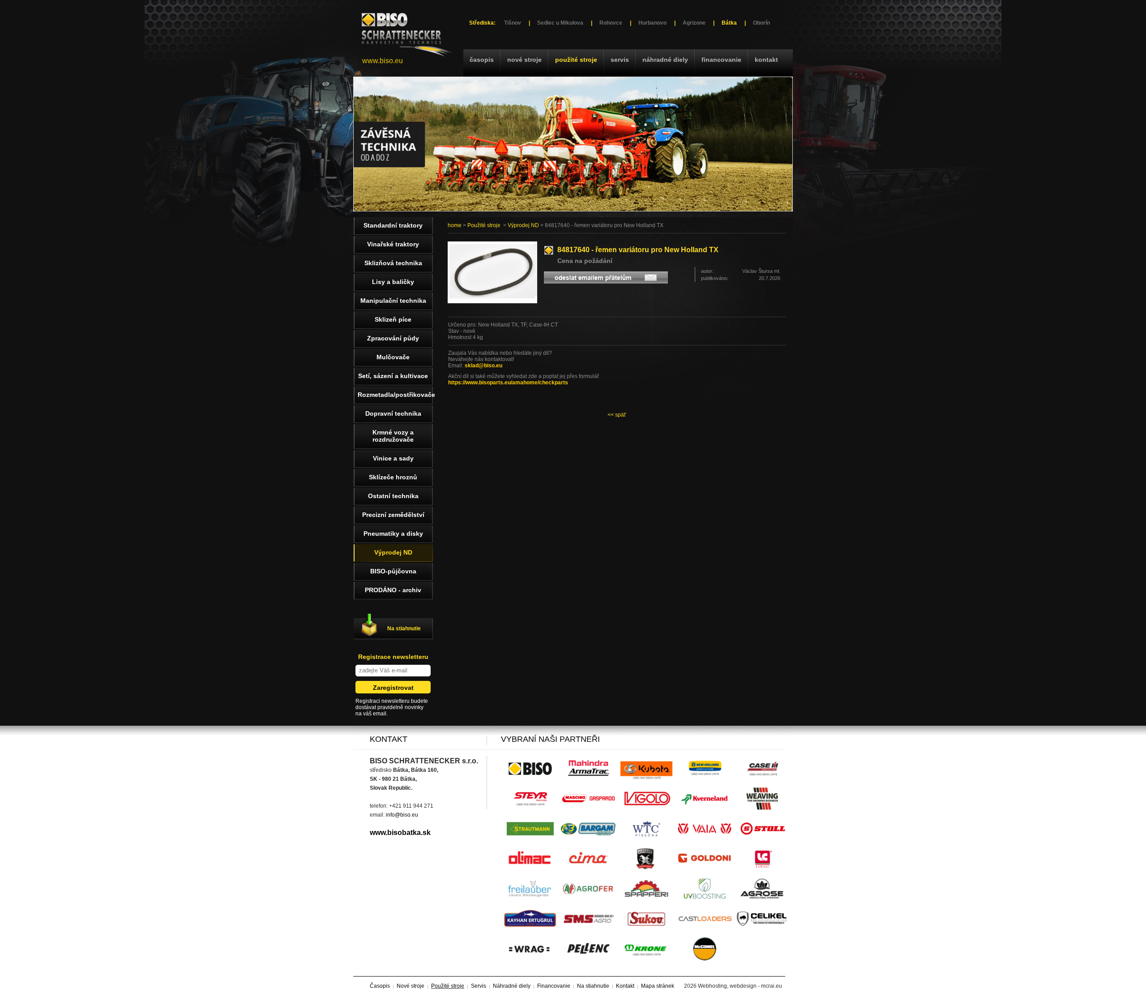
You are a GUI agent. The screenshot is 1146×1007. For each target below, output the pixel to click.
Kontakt (766, 59)
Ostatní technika (393, 495)
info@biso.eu (402, 815)
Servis (620, 59)
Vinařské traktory (393, 244)
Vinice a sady (393, 458)
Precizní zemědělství (393, 514)
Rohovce (610, 23)
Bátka (729, 23)
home (455, 225)
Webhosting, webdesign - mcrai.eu (740, 986)
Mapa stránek (657, 986)
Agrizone (694, 23)
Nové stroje (524, 59)
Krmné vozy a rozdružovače (393, 436)
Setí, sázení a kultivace (393, 375)
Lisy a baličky (393, 281)
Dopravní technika (393, 413)
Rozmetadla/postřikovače (395, 394)
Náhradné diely (665, 59)
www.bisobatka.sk (400, 832)
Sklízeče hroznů (393, 477)
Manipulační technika (393, 300)
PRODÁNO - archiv (393, 590)
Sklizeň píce (393, 319)
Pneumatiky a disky (393, 533)
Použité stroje (576, 59)
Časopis (482, 59)
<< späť (616, 415)
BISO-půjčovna (393, 571)
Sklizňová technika (393, 263)
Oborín (761, 23)
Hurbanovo (652, 23)
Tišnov (512, 23)
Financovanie (721, 59)
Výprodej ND (523, 225)
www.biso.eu (382, 61)
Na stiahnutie (404, 628)
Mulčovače (393, 357)
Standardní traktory (393, 225)
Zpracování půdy (393, 338)
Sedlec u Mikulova (560, 23)
